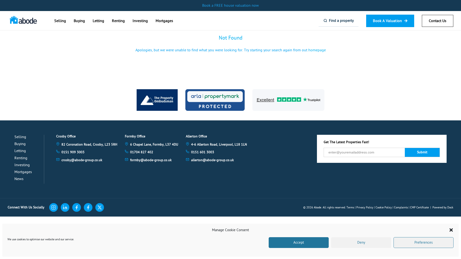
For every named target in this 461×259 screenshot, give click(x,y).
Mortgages (164, 21)
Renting (118, 21)
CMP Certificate (419, 207)
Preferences (423, 243)
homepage (317, 50)
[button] (451, 230)
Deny (361, 243)
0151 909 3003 (73, 152)
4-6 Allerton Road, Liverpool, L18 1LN (219, 144)
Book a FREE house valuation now (230, 5)
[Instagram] (53, 207)
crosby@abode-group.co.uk (81, 160)
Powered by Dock (442, 207)
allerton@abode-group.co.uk (212, 160)
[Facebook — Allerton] (88, 207)
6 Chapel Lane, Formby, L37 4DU (154, 144)
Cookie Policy (384, 207)
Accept (298, 243)
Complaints (401, 207)
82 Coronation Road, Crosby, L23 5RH (89, 144)
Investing (140, 21)
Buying (79, 21)
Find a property (341, 20)
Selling (60, 21)
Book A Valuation (387, 21)
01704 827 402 (141, 152)
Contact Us (437, 21)
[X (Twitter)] (99, 207)
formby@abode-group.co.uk (151, 160)
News (19, 179)
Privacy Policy (364, 207)
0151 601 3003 (202, 152)
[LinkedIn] (65, 207)
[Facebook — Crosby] (76, 207)
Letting (98, 21)
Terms (350, 207)
